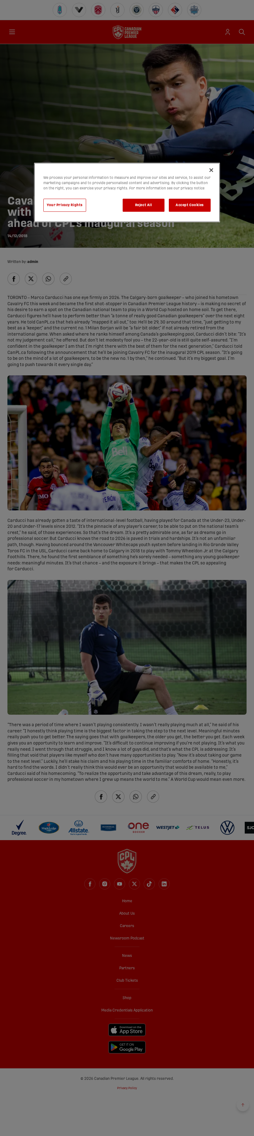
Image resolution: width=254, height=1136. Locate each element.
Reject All (143, 205)
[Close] (211, 170)
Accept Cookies (190, 205)
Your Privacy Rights (65, 205)
